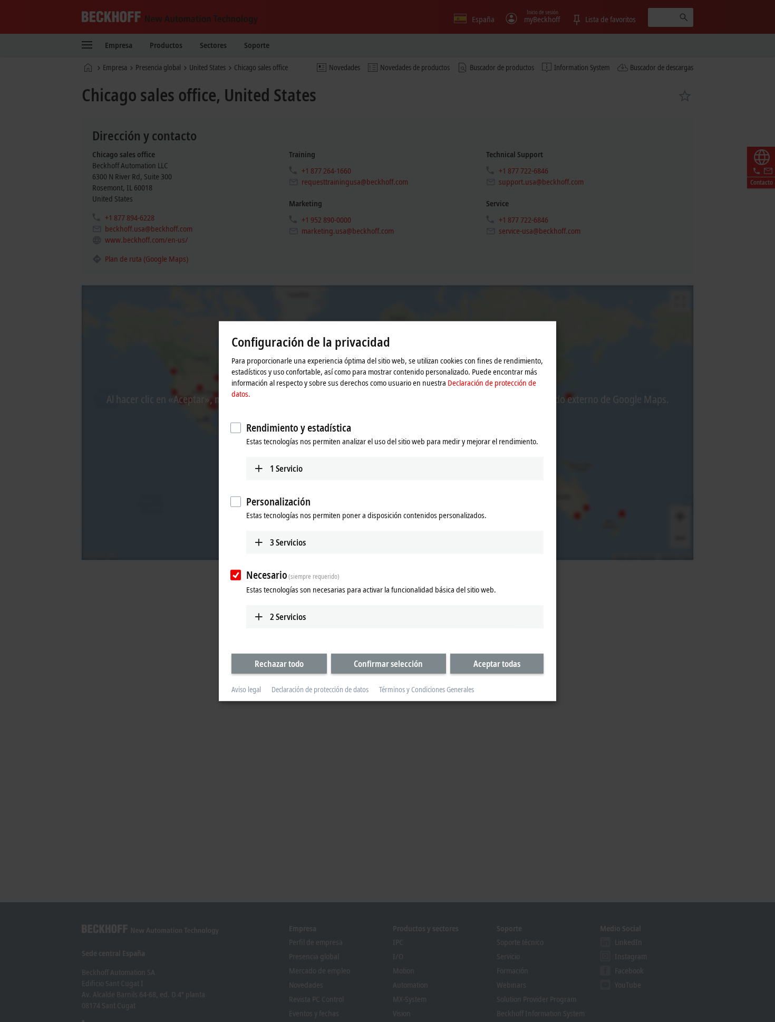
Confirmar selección (388, 664)
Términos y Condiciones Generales (426, 689)
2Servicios (288, 617)
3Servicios (288, 542)
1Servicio (286, 468)
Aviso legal (246, 689)
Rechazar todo (279, 664)
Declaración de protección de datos (320, 689)
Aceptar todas (496, 664)
